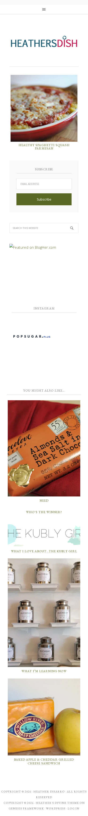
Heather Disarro (49, 791)
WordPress (55, 808)
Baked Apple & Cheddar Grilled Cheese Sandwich (44, 761)
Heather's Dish (44, 43)
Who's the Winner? (44, 512)
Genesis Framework (26, 808)
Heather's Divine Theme (57, 803)
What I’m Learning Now (44, 671)
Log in (73, 808)
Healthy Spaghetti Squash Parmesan (44, 146)
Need (44, 501)
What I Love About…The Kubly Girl (44, 551)
